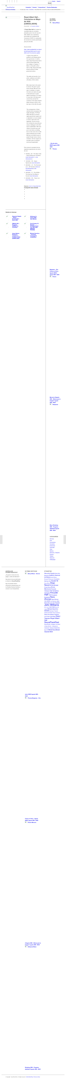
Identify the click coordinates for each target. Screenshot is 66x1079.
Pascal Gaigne (47, 616)
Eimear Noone (47, 587)
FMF (46, 594)
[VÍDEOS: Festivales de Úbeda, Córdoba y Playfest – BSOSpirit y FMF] (65, 539)
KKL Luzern (46, 607)
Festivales (52, 547)
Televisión (52, 558)
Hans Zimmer (49, 597)
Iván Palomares (53, 601)
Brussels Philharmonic (49, 579)
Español (58, 1)
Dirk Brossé (54, 585)
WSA (51, 632)
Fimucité (54, 592)
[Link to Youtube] (8, 1)
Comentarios (53, 542)
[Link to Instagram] (13, 1)
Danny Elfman (47, 583)
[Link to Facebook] (6, 1)
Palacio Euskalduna (56, 612)
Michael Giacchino (52, 609)
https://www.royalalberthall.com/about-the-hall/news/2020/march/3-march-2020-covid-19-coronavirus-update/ (33, 51)
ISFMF (48, 601)
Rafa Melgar (53, 616)
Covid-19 (31, 186)
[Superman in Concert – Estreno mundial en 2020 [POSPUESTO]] (1, 539)
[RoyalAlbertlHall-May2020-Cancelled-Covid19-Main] (13, 23)
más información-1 (30, 157)
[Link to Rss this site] (15, 1)
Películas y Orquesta (55, 552)
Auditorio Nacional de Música (52, 576)
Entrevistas (52, 545)
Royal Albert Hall (37, 186)
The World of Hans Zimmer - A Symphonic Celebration (52, 626)
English (53, 1)
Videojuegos (52, 559)
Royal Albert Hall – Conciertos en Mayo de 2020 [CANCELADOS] (32, 20)
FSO (50, 595)
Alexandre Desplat (49, 573)
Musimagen (52, 611)
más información (36, 163)
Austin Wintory (54, 577)
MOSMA (46, 611)
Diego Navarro (49, 583)
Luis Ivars (52, 607)
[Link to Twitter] (11, 1)
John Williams (51, 604)
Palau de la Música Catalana (51, 614)
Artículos (52, 539)
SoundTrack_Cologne (49, 624)
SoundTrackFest (51, 622)
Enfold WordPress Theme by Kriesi (33, 1076)
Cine (51, 540)
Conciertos (33, 26)
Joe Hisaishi (56, 603)
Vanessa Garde (53, 628)
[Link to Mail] (18, 1)
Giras (51, 549)
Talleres (51, 556)
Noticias (37, 26)
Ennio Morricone (49, 588)
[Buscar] (59, 7)
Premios (52, 554)
